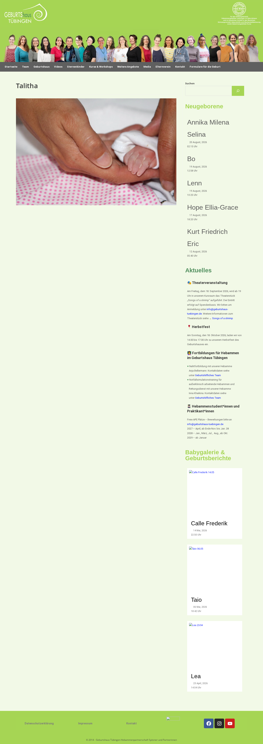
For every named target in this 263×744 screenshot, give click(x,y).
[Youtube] (230, 723)
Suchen (190, 83)
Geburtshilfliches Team (208, 375)
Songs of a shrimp (222, 318)
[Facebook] (209, 723)
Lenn (194, 183)
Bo (191, 158)
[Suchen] (238, 91)
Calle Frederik (210, 523)
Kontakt (131, 723)
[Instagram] (219, 723)
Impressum (85, 723)
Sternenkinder (76, 66)
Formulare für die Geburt (205, 66)
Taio (196, 600)
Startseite (11, 66)
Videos (58, 66)
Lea (196, 676)
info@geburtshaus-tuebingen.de (205, 424)
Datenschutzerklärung (39, 723)
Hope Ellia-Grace (212, 207)
